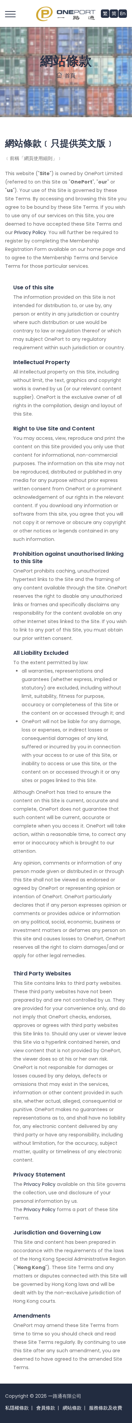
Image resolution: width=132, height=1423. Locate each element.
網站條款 (72, 1407)
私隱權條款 (17, 1407)
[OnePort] (66, 13)
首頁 (68, 75)
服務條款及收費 (105, 1407)
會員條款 (45, 1407)
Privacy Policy (30, 232)
